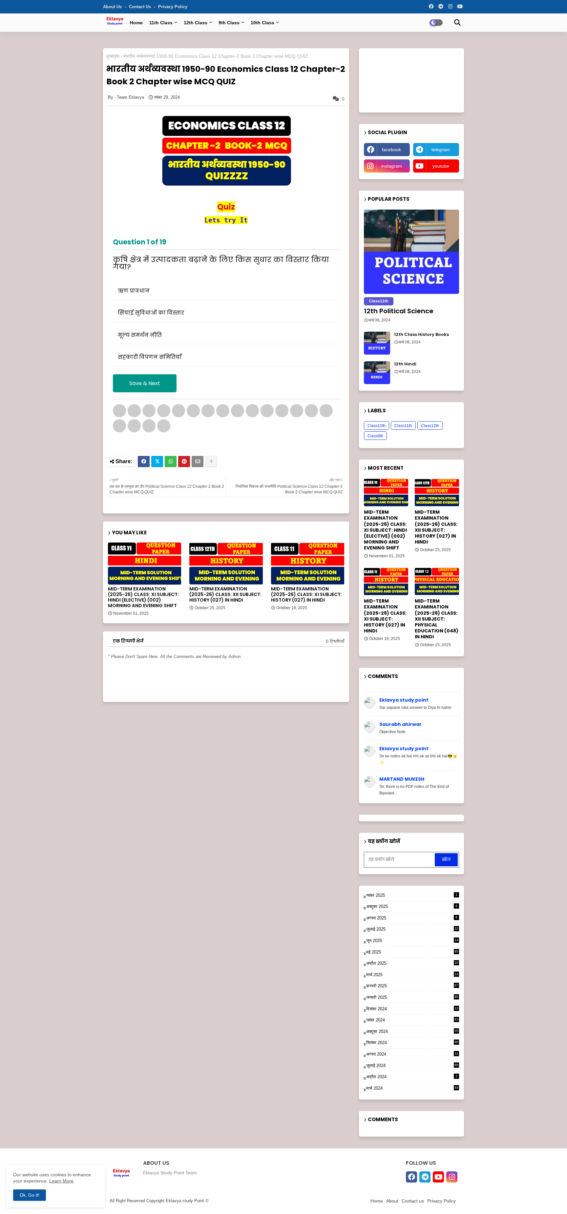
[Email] (197, 461)
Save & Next (144, 383)
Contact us (140, 6)
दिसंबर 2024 (412, 1009)
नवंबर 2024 (412, 1020)
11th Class (161, 22)
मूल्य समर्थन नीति (140, 335)
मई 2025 (412, 952)
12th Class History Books (421, 335)
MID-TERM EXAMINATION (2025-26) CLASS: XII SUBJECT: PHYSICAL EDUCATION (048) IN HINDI (436, 619)
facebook (391, 149)
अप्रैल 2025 (412, 964)
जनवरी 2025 (412, 997)
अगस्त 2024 (412, 1055)
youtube (440, 166)
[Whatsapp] (171, 461)
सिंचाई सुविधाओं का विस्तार (151, 313)
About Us (113, 6)
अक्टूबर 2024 (412, 1031)
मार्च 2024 (412, 1088)
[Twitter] (157, 461)
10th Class (262, 22)
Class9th (375, 436)
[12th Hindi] (377, 372)
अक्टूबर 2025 (411, 906)
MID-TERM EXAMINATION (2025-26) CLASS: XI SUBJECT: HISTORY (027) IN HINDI (306, 594)
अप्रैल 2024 (411, 1076)
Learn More (61, 1180)
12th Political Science (398, 311)
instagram (391, 166)
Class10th (377, 425)
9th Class (229, 22)
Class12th (430, 425)
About (392, 1201)
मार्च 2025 (412, 975)
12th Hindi (405, 364)
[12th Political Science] (411, 252)
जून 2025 (412, 941)
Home (136, 22)
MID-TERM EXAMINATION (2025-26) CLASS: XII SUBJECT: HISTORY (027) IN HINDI (225, 594)
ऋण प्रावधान (134, 291)
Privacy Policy (172, 6)
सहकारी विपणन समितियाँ (150, 357)
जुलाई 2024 (412, 1065)
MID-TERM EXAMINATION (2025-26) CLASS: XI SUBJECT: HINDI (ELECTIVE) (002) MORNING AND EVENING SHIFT (143, 597)
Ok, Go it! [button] (29, 1195)
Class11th (403, 425)
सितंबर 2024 (412, 1042)
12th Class (195, 22)
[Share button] (211, 461)
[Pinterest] (184, 461)
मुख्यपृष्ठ (112, 56)
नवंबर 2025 (411, 895)
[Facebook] (144, 461)
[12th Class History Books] (377, 343)
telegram (440, 149)
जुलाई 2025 (412, 929)
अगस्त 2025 (411, 918)
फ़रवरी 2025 (412, 985)
